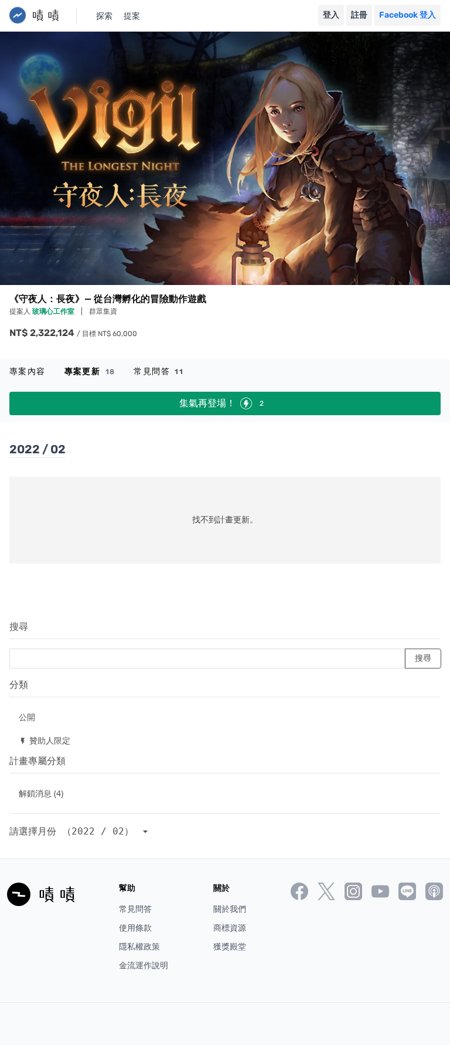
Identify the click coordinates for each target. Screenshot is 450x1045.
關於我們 (229, 909)
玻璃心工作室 (54, 311)
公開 (27, 716)
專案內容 (27, 371)
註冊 (359, 15)
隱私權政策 (139, 947)
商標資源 (229, 928)
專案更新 (89, 371)
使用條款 (135, 928)
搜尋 (18, 626)
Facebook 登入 (407, 15)
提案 (132, 16)
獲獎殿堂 (229, 947)
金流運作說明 (143, 966)
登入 (331, 15)
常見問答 (158, 371)
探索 (104, 16)
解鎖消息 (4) (41, 793)
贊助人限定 (44, 740)
